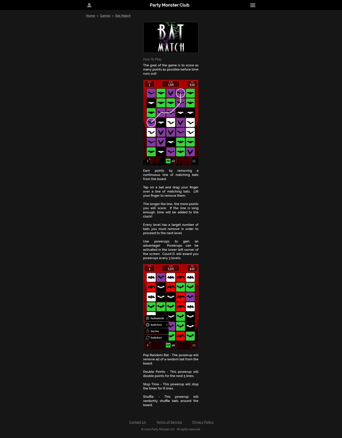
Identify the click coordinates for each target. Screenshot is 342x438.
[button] (252, 5)
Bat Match (123, 16)
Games (105, 16)
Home (90, 16)
